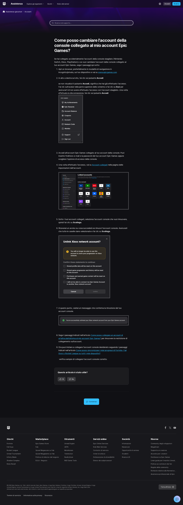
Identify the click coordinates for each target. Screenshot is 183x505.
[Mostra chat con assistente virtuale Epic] (177, 499)
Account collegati (99, 165)
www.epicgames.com (107, 72)
